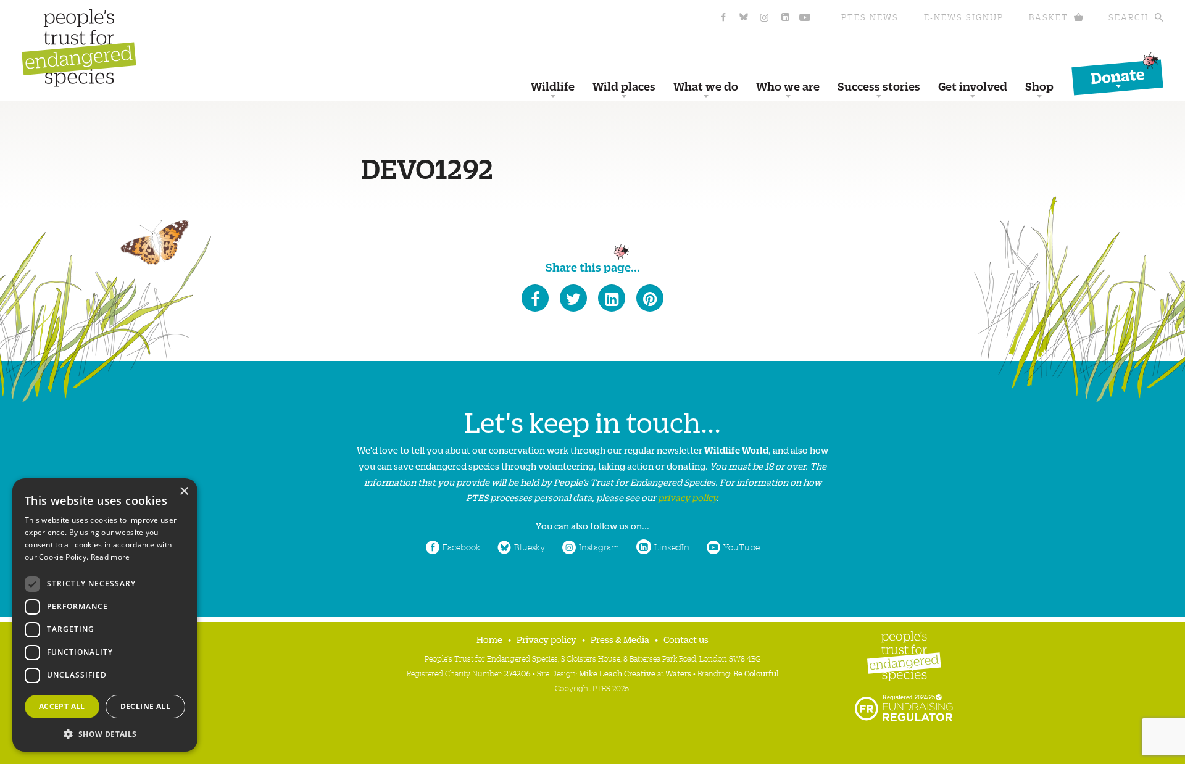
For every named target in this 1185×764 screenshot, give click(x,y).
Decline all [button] (145, 706)
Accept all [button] (62, 706)
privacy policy (687, 497)
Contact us (686, 639)
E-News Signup (964, 17)
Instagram (599, 546)
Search (1128, 17)
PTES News (870, 17)
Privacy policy (546, 639)
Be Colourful (756, 673)
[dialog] (105, 615)
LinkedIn (671, 546)
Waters (678, 673)
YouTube (741, 546)
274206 (517, 673)
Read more (110, 557)
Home (489, 639)
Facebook (461, 546)
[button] (105, 732)
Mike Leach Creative (617, 673)
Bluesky (529, 546)
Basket (1048, 17)
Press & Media (620, 639)
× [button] (183, 491)
